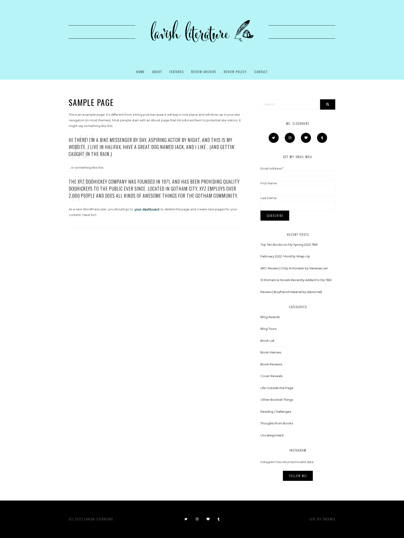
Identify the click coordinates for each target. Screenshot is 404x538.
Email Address (272, 168)
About (157, 71)
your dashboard (147, 209)
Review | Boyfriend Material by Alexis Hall (291, 292)
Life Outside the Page (276, 388)
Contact (261, 71)
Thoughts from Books (276, 423)
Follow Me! (298, 475)
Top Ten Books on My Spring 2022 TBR (289, 244)
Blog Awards (270, 317)
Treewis (329, 519)
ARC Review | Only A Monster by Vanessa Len (294, 268)
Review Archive (203, 71)
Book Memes (270, 352)
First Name (268, 183)
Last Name (268, 198)
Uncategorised (271, 435)
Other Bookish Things (276, 399)
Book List (267, 340)
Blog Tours (268, 328)
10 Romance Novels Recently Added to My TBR (296, 280)
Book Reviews (271, 364)
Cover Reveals (271, 376)
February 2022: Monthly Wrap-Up (285, 256)
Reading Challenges (275, 411)
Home (140, 71)
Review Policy (235, 71)
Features (177, 71)
